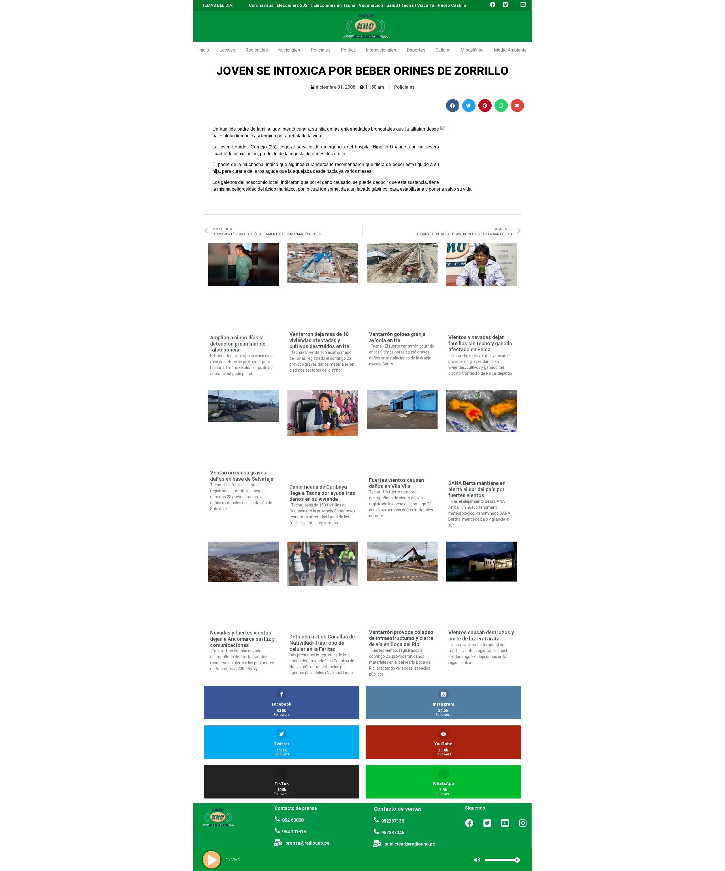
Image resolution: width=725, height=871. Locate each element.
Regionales (257, 50)
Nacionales (289, 50)
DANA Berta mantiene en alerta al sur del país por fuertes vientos (477, 489)
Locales (227, 50)
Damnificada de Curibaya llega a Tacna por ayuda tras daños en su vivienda (322, 493)
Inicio (203, 50)
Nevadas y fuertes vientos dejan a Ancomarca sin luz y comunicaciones (242, 639)
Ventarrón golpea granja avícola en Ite (397, 337)
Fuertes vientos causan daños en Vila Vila (396, 483)
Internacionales (381, 50)
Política (348, 50)
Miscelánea (471, 50)
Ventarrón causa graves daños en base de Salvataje (241, 476)
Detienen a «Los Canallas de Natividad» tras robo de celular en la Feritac (322, 643)
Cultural (443, 50)
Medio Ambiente (510, 50)
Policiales (320, 50)
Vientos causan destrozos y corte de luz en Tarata (481, 635)
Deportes (416, 50)
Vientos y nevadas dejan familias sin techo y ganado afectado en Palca (480, 343)
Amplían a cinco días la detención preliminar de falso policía (237, 344)
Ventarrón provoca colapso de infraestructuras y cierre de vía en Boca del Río (401, 638)
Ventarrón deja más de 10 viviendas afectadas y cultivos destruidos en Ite (319, 340)
